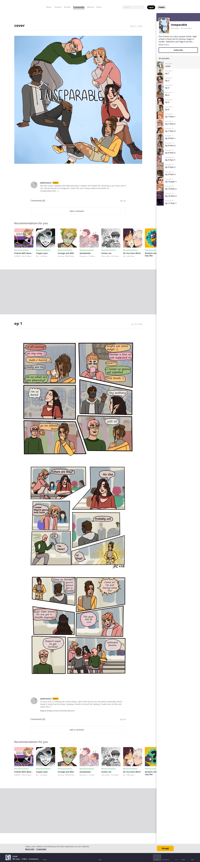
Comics (57, 7)
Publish (162, 7)
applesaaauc (46, 182)
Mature (90, 7)
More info (29, 849)
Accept (165, 848)
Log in (151, 7)
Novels (67, 7)
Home (48, 7)
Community (78, 7)
